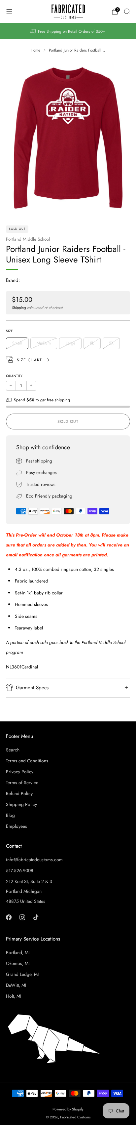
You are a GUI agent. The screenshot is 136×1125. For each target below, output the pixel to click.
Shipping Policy (21, 804)
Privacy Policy (19, 771)
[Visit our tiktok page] (36, 917)
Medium (44, 343)
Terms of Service (22, 782)
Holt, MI (13, 996)
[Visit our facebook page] (9, 917)
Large (70, 343)
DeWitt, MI (16, 985)
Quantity (14, 376)
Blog (10, 815)
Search (12, 749)
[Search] (126, 11)
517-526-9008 (19, 870)
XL (92, 343)
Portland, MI (17, 952)
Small (17, 343)
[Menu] (9, 11)
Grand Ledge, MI (22, 974)
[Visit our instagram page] (22, 917)
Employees (16, 826)
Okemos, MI (17, 963)
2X (111, 343)
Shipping (19, 307)
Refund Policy (19, 793)
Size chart (30, 360)
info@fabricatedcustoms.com (34, 859)
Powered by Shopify (68, 1109)
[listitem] (68, 31)
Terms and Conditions (27, 760)
